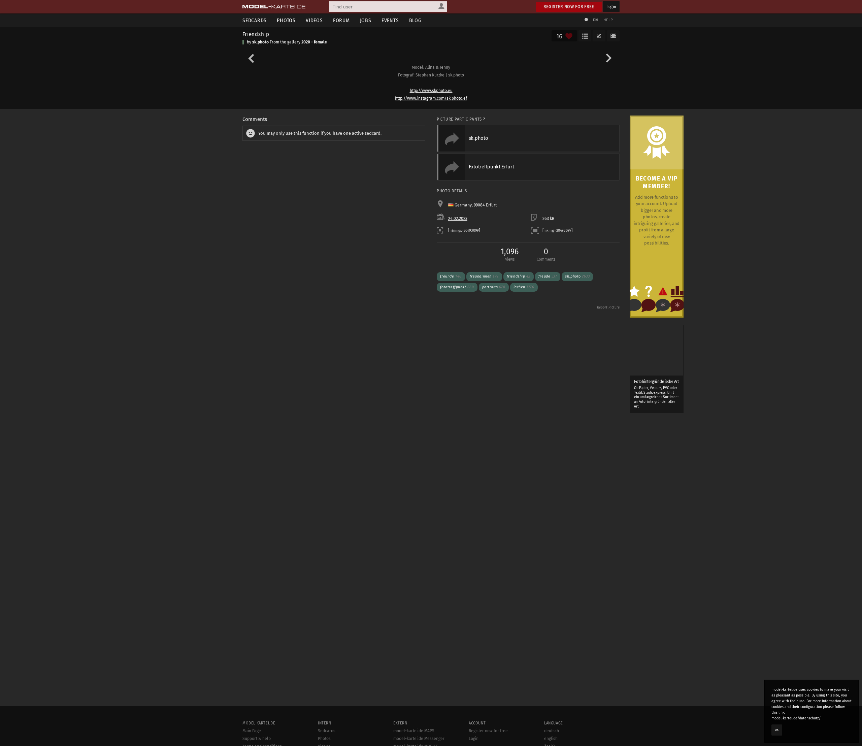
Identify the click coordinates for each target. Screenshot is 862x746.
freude (547, 276)
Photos (286, 20)
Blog (415, 20)
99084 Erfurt (485, 205)
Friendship (255, 34)
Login (611, 6)
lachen (523, 287)
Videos (314, 20)
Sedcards (254, 20)
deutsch (551, 730)
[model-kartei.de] (274, 6)
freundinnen (484, 276)
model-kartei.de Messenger (418, 738)
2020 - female (314, 42)
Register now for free (568, 6)
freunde (451, 276)
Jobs (365, 20)
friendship (518, 276)
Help (608, 20)
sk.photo (260, 42)
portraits (493, 287)
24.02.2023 (457, 218)
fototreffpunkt (457, 287)
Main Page (251, 730)
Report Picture (608, 307)
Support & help (256, 738)
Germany (463, 205)
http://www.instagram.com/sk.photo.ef (431, 98)
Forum (341, 20)
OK (777, 730)
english (551, 738)
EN (595, 20)
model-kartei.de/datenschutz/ (796, 718)
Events (390, 20)
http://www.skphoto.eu (431, 90)
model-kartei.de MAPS (413, 730)
